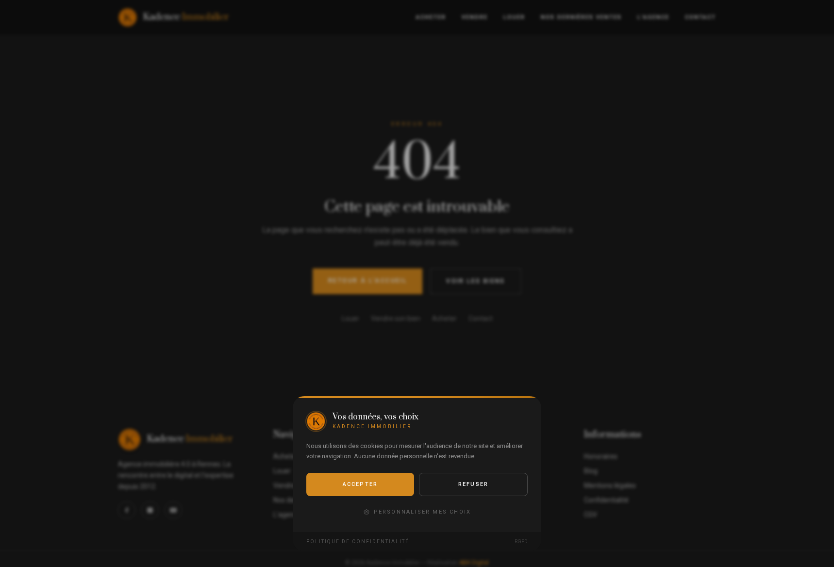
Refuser (473, 484)
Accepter (360, 484)
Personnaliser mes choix (422, 512)
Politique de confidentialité (357, 541)
